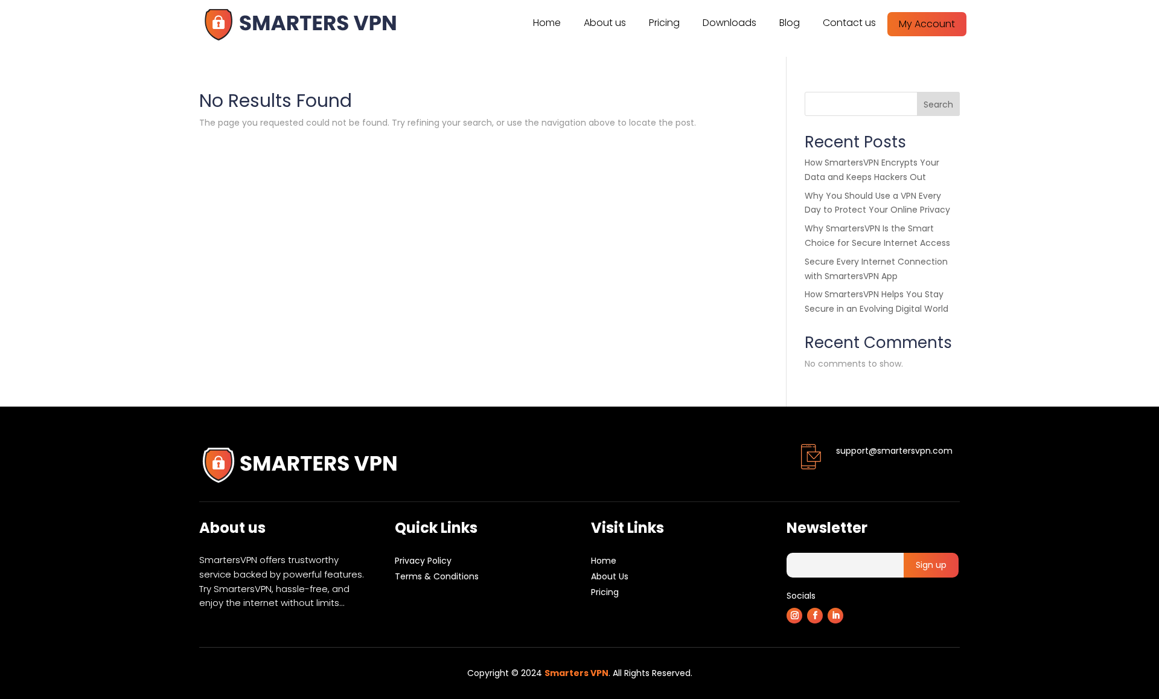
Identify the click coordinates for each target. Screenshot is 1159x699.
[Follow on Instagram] (794, 615)
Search (938, 104)
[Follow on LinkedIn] (835, 615)
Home (547, 23)
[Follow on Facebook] (815, 615)
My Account (927, 24)
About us (605, 23)
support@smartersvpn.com (894, 451)
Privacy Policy (423, 561)
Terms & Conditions (437, 576)
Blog (789, 23)
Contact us (849, 23)
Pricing (664, 23)
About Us (609, 576)
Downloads (729, 23)
